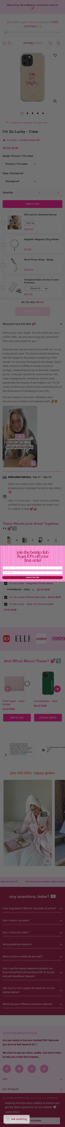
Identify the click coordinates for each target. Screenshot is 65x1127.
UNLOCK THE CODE (32, 577)
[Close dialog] (63, 547)
